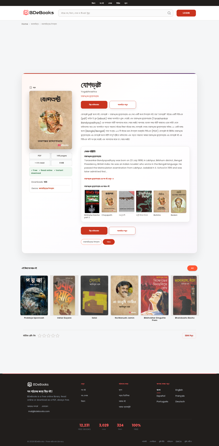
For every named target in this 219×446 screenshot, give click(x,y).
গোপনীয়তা (153, 441)
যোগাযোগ (45, 406)
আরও (109, 241)
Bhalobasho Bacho (185, 318)
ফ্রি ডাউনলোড (94, 104)
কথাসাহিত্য (35, 23)
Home (25, 23)
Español (161, 395)
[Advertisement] (109, 49)
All (192, 268)
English (179, 389)
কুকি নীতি (161, 441)
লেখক (110, 3)
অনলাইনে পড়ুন (123, 104)
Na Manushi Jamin (124, 318)
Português (162, 401)
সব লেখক (84, 395)
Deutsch (180, 401)
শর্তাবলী (144, 441)
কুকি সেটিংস (188, 441)
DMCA (179, 441)
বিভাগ (93, 3)
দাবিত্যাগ (170, 441)
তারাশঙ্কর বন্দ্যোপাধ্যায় (90, 96)
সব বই (102, 3)
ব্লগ (126, 3)
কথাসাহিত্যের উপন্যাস (49, 23)
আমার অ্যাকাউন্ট (125, 406)
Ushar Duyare (64, 318)
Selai (94, 318)
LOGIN (186, 12)
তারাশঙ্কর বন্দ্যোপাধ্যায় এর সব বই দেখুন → (99, 178)
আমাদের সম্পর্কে (32, 406)
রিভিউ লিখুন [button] (189, 335)
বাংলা (158, 389)
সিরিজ (118, 3)
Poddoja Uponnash (34, 318)
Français (180, 395)
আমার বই (122, 401)
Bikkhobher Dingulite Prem (155, 319)
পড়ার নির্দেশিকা (124, 395)
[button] (32, 87)
